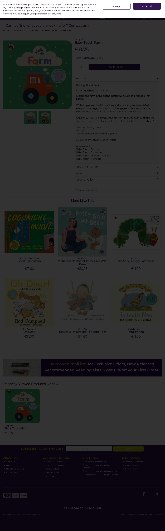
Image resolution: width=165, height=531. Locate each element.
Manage (116, 6)
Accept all (147, 6)
